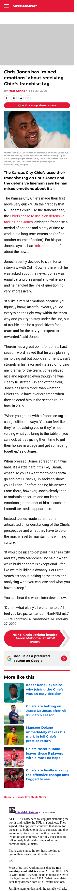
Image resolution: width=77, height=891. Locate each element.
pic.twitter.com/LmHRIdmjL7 (46, 613)
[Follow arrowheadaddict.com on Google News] (64, 658)
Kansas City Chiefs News (31, 796)
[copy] (28, 98)
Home (8, 796)
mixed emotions (47, 246)
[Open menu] (6, 6)
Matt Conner (17, 91)
